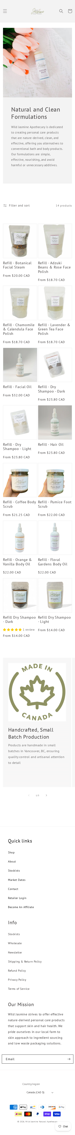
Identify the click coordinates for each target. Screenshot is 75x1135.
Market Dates (16, 880)
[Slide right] (46, 795)
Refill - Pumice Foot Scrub (55, 504)
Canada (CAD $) (36, 1092)
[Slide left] (28, 795)
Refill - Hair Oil (51, 444)
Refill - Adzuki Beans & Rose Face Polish (54, 267)
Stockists (14, 870)
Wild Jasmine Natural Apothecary (41, 1121)
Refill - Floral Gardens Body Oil (52, 562)
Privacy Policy (17, 980)
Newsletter (15, 952)
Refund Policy (17, 970)
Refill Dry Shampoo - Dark (19, 619)
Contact (13, 889)
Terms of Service (19, 989)
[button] (5, 11)
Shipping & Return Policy (25, 961)
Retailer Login (17, 898)
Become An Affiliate (21, 907)
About (12, 861)
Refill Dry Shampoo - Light (54, 619)
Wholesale (15, 943)
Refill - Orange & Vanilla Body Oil (17, 562)
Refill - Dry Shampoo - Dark (51, 389)
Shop (11, 852)
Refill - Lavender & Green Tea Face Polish (54, 329)
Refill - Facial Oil (17, 387)
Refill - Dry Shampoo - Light (17, 446)
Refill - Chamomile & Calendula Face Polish (19, 329)
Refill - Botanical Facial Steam (17, 265)
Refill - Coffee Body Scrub (19, 504)
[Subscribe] (69, 1059)
